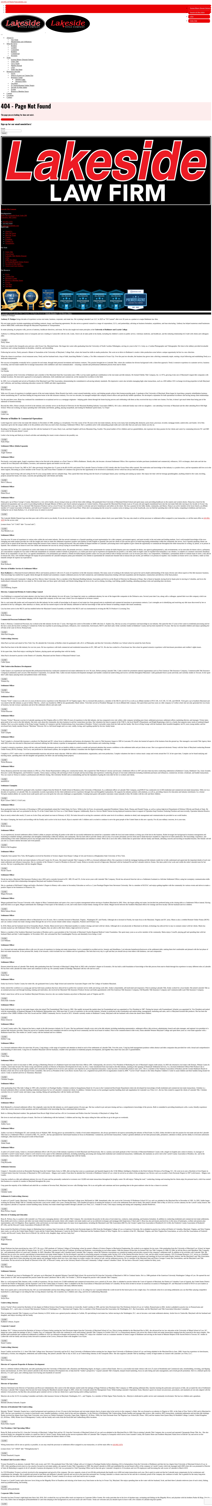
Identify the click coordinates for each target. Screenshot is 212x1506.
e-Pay (192, 16)
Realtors (14, 46)
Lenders (14, 48)
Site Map (8, 286)
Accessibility (9, 243)
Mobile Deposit (16, 66)
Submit (4, 133)
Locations (10, 95)
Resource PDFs (20, 81)
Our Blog (14, 83)
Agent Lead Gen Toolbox (14, 266)
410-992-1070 (118, 1445)
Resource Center (17, 77)
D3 (60, 313)
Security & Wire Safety (197, 12)
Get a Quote (15, 64)
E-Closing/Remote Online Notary (22, 85)
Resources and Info (13, 71)
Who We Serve (12, 44)
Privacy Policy (67, 313)
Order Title (193, 21)
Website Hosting (51, 313)
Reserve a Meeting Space (20, 91)
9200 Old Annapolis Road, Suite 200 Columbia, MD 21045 (14, 216)
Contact (9, 97)
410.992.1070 (7, 222)
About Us (10, 38)
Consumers (15, 50)
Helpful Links (20, 79)
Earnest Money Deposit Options (200, 8)
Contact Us (9, 241)
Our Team (14, 40)
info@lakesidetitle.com (11, 226)
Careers (9, 93)
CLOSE (4, 340)
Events (13, 89)
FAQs (13, 73)
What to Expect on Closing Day (22, 75)
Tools (8, 58)
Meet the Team (10, 235)
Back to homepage (7, 119)
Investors (14, 56)
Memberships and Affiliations (21, 42)
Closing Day (9, 276)
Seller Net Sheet (16, 69)
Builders (14, 52)
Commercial (15, 54)
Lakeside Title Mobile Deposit (15, 256)
